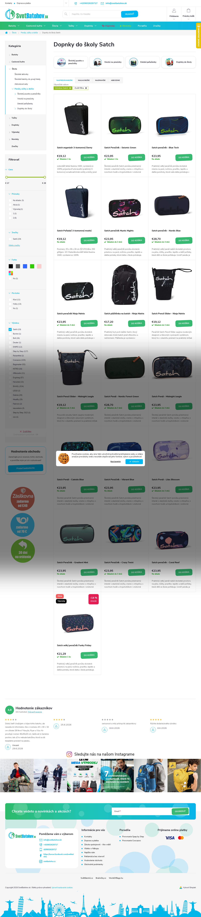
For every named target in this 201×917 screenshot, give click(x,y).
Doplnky (15, 125)
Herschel (18, 382)
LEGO (16, 391)
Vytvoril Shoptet (189, 887)
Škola (14, 69)
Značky (15, 146)
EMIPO (17, 347)
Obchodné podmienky (93, 864)
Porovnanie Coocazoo (131, 841)
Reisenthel (18, 356)
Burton (17, 334)
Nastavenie (115, 461)
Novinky (15, 139)
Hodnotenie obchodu (93, 860)
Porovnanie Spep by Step (133, 837)
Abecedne (115, 80)
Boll (16, 338)
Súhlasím (135, 461)
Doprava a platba (24, 3)
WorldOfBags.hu (116, 878)
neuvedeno (18, 408)
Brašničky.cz (101, 878)
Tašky (14, 118)
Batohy (15, 54)
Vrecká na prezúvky (25, 98)
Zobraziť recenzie (35, 712)
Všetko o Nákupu (91, 848)
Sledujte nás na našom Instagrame (104, 754)
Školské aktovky (21, 74)
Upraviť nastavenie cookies (62, 887)
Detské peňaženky (25, 103)
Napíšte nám (89, 852)
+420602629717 (50, 844)
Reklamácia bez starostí (94, 856)
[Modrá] (25, 267)
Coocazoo (19, 360)
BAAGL (18, 386)
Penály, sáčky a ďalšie (24, 89)
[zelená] (32, 267)
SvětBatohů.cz (87, 878)
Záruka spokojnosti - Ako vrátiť (97, 844)
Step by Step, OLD (21, 412)
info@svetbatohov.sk (52, 840)
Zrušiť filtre (27, 431)
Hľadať (129, 14)
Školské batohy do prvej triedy (27, 79)
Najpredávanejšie (64, 80)
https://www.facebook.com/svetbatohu (58, 855)
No (15, 278)
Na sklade (18, 200)
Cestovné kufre (18, 61)
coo (15, 417)
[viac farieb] (11, 273)
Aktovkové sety (21, 84)
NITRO (17, 369)
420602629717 (50, 849)
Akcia (16, 205)
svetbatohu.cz (49, 861)
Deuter (17, 342)
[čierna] (11, 267)
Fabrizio (17, 404)
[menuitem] (14, 26)
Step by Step (20, 351)
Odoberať (180, 811)
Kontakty (8, 3)
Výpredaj (15, 132)
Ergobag (18, 377)
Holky (17, 304)
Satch (17, 239)
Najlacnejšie (84, 80)
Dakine (17, 395)
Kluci (16, 299)
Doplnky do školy (24, 108)
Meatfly (17, 399)
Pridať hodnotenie (26, 468)
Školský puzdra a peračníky (28, 93)
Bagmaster (19, 364)
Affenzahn (18, 373)
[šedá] (18, 267)
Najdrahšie (100, 80)
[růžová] (40, 267)
